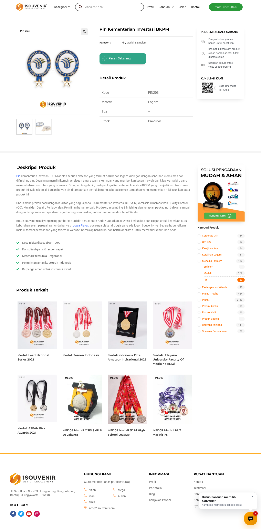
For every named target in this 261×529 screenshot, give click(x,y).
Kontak (195, 7)
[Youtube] (29, 514)
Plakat (205, 299)
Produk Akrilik (210, 306)
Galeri (182, 7)
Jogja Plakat (81, 225)
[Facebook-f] (13, 514)
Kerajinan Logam (211, 254)
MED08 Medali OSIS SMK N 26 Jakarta (82, 432)
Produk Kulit (209, 312)
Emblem (208, 266)
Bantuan (164, 7)
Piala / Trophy (210, 293)
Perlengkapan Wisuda (214, 287)
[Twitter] (21, 514)
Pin (123, 42)
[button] (226, 7)
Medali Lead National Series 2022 (33, 357)
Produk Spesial (210, 318)
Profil (150, 7)
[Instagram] (37, 514)
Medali (207, 273)
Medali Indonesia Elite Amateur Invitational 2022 (127, 357)
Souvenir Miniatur (212, 324)
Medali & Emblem (136, 42)
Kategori (60, 7)
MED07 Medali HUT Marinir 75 (167, 432)
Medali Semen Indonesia (81, 355)
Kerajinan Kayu (210, 248)
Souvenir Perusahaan (214, 331)
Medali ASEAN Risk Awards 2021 (31, 430)
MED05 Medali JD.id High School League (126, 432)
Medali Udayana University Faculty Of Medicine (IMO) (168, 359)
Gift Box (206, 241)
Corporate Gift (210, 235)
